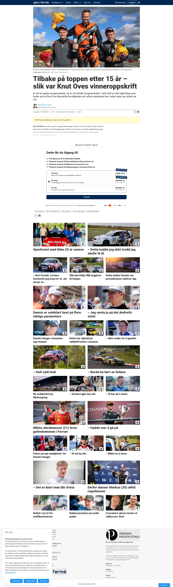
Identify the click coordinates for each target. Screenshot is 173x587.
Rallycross (66, 211)
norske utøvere (93, 211)
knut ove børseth (53, 211)
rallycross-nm (78, 211)
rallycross (39, 211)
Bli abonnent (120, 2)
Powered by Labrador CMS (86, 584)
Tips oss (87, 2)
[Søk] (139, 2)
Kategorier (56, 2)
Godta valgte (30, 581)
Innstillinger (164, 585)
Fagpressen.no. (10, 572)
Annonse (96, 2)
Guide (68, 2)
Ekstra (76, 2)
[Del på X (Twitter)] (134, 111)
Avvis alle (43, 581)
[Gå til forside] (41, 2)
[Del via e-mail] (138, 111)
